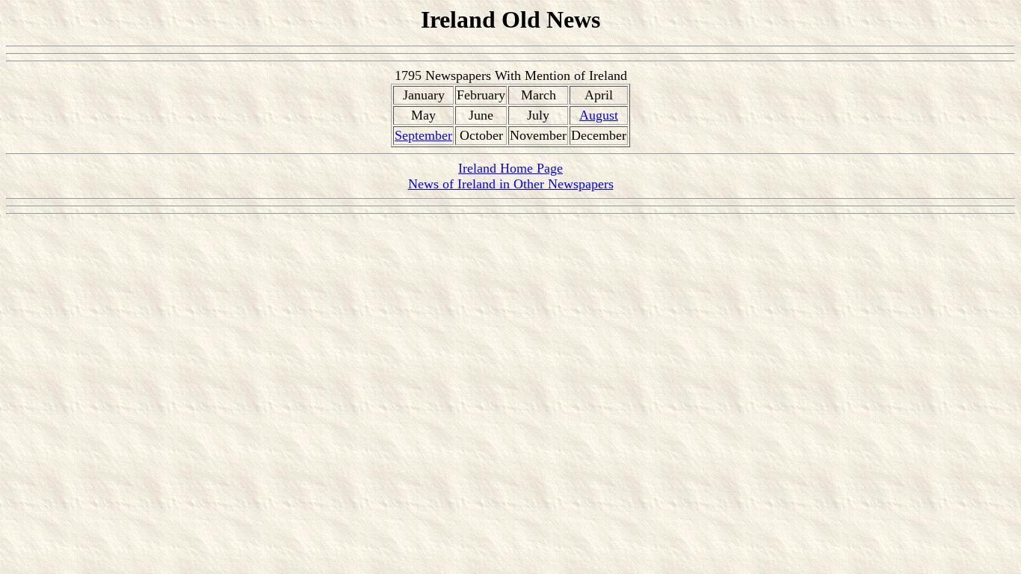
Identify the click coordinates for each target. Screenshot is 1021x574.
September (423, 135)
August (598, 115)
